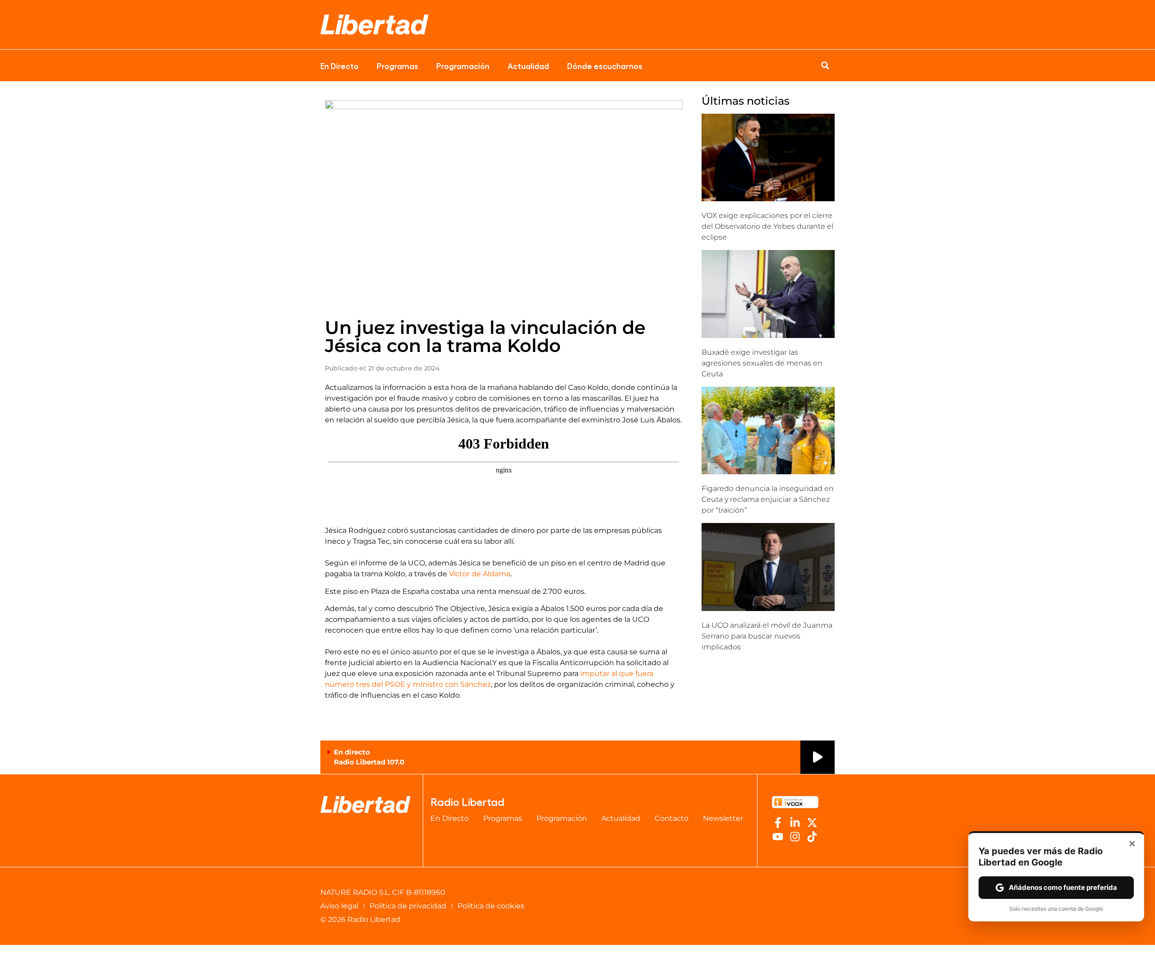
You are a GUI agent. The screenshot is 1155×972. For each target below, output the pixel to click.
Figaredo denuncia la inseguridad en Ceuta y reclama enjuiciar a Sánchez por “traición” (768, 499)
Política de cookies (490, 906)
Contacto (671, 818)
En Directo (339, 65)
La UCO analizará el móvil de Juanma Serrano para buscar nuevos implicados (767, 636)
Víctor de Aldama (479, 573)
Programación (463, 65)
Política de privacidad (408, 906)
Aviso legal (339, 906)
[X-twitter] (812, 822)
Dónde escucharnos (604, 65)
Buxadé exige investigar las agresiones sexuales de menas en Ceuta (762, 363)
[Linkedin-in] (795, 822)
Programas (397, 65)
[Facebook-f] (777, 822)
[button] (825, 65)
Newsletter (723, 818)
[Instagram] (795, 836)
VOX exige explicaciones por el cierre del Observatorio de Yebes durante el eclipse (767, 226)
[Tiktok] (812, 836)
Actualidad (528, 65)
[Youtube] (777, 836)
